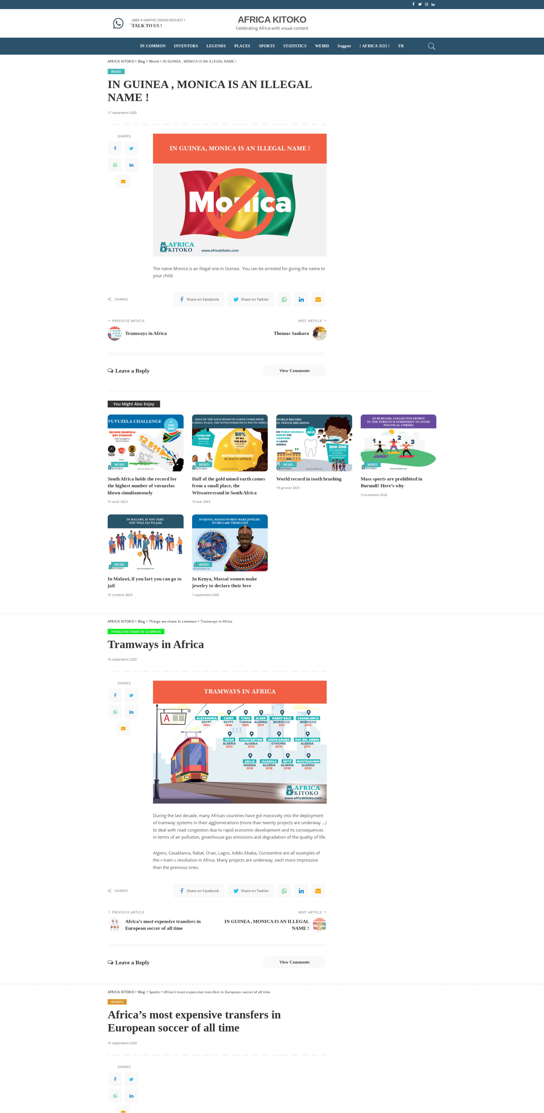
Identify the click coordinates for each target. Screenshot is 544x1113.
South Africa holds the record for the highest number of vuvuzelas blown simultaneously (142, 485)
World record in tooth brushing (309, 479)
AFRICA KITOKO (272, 19)
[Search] (431, 46)
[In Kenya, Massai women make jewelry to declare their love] (230, 542)
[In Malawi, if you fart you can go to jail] (146, 542)
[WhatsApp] (115, 165)
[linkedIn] (131, 165)
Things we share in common (136, 631)
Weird (116, 71)
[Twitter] (131, 148)
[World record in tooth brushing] (314, 443)
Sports (117, 1002)
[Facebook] (115, 148)
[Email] (123, 181)
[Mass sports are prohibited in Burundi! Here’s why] (399, 443)
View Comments (294, 370)
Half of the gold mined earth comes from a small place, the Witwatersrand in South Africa (228, 485)
